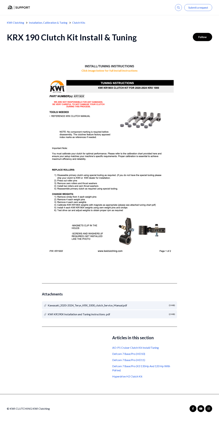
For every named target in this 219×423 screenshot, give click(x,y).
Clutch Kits (78, 22)
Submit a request (198, 7)
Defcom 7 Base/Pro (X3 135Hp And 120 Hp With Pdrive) (141, 368)
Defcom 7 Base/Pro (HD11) (128, 360)
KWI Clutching (15, 22)
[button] (178, 7)
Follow (202, 37)
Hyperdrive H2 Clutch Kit (127, 376)
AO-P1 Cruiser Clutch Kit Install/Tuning (135, 347)
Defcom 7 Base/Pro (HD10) (128, 353)
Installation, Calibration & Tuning (48, 22)
